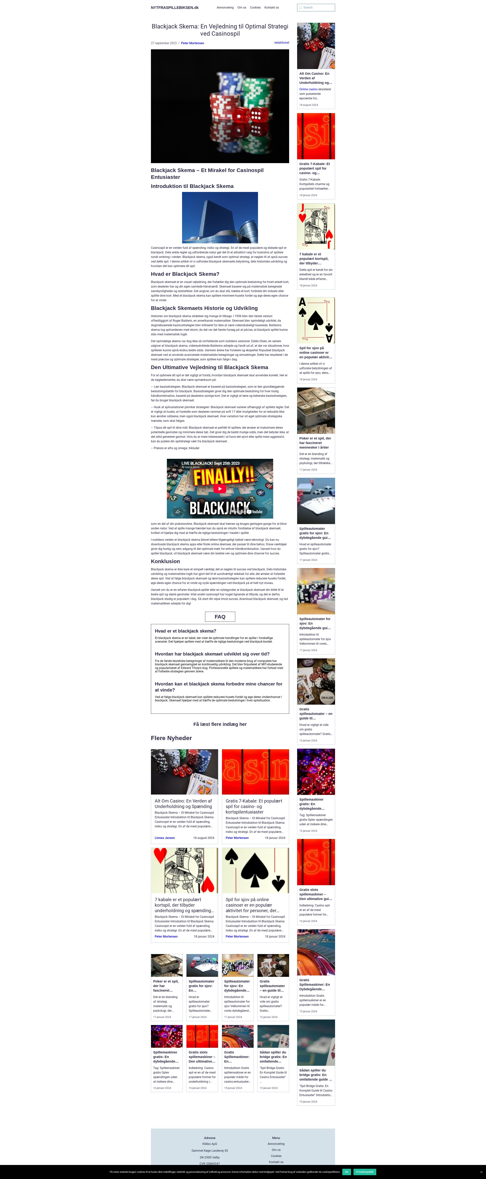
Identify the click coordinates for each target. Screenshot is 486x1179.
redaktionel (281, 42)
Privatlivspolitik (364, 1171)
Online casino (308, 89)
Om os (241, 7)
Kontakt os (271, 7)
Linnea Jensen (165, 838)
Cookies (255, 7)
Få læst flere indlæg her (220, 724)
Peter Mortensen (192, 43)
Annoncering (225, 7)
